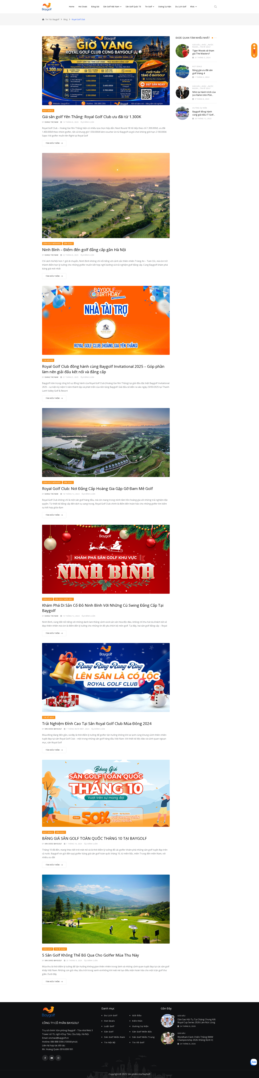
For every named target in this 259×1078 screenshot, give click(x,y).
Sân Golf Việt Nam (111, 6)
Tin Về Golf (205, 47)
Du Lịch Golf (180, 6)
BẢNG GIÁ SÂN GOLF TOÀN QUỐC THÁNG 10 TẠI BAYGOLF (94, 838)
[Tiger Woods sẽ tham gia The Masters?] (182, 51)
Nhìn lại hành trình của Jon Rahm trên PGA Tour (204, 95)
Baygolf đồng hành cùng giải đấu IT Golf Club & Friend (202, 114)
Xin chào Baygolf (53, 729)
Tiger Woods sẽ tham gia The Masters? (203, 52)
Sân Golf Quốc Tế (133, 6)
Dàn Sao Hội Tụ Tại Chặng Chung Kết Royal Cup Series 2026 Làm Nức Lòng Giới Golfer (197, 1022)
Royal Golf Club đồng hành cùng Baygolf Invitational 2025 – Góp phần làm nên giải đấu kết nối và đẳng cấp (103, 369)
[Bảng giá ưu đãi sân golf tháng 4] (182, 71)
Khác (192, 6)
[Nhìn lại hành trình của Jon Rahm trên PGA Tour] (182, 92)
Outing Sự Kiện (164, 6)
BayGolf (146, 1074)
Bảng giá (95, 6)
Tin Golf (148, 6)
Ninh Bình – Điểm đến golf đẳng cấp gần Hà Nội (84, 249)
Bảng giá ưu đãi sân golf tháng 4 (202, 72)
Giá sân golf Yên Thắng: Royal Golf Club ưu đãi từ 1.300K (91, 116)
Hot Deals (82, 6)
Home (71, 6)
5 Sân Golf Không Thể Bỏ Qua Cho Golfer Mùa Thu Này (90, 955)
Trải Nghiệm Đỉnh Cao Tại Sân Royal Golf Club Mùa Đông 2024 (96, 723)
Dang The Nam (51, 122)
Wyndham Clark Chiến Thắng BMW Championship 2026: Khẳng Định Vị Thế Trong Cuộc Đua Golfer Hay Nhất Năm (197, 1041)
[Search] (215, 6)
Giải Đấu (196, 45)
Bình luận (88, 122)
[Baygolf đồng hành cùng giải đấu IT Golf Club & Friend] (182, 113)
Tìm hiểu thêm (52, 143)
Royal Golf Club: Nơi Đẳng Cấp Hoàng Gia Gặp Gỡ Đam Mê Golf (97, 488)
